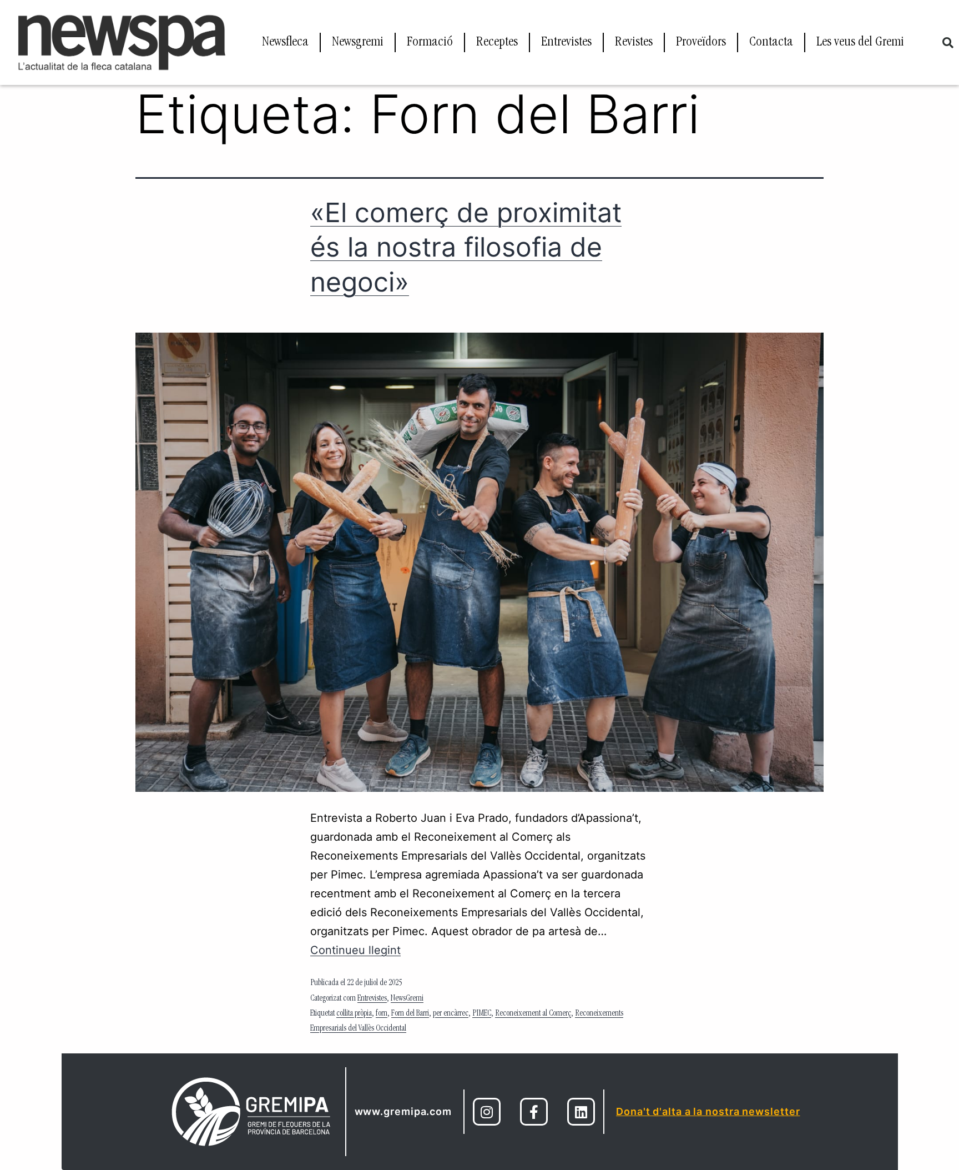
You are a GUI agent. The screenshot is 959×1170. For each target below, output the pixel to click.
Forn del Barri (410, 1014)
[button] (948, 43)
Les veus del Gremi (860, 43)
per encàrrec (450, 1014)
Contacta (771, 43)
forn (381, 1014)
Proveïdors (701, 43)
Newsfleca (285, 43)
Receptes (497, 43)
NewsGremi (407, 999)
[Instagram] (487, 1112)
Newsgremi (357, 43)
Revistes (634, 43)
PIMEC (481, 1014)
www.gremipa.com (403, 1111)
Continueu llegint (355, 950)
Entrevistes (566, 43)
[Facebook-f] (534, 1112)
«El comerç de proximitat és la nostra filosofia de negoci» (466, 247)
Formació (430, 43)
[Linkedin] (581, 1112)
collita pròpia (354, 1014)
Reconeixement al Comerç (533, 1014)
